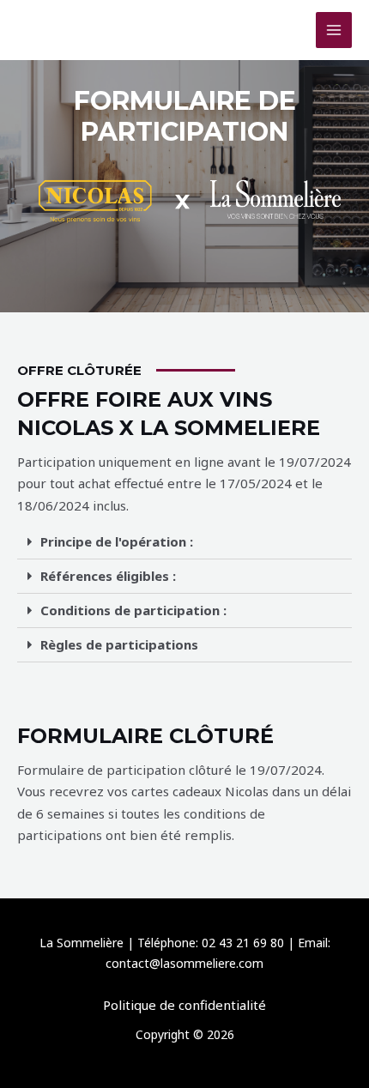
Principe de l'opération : (116, 541)
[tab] (184, 542)
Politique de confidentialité (184, 1004)
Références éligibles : (108, 575)
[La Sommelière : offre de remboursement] (60, 30)
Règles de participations (119, 644)
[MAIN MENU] (334, 30)
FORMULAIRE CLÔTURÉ (145, 735)
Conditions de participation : (133, 610)
